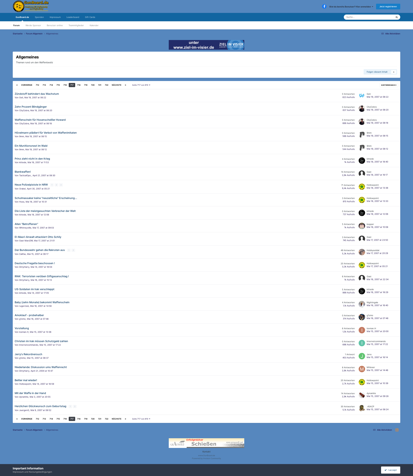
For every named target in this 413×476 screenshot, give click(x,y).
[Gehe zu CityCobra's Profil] (362, 108)
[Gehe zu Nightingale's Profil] (362, 304)
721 (99, 85)
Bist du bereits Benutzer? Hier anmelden (350, 6)
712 (37, 85)
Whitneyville (25, 227)
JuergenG (24, 410)
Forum (16, 25)
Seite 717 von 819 (140, 85)
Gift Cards (90, 17)
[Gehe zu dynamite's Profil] (362, 395)
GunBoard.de (22, 17)
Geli (21, 97)
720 (93, 85)
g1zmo (22, 319)
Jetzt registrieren (388, 6)
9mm (21, 136)
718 (79, 85)
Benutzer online (55, 25)
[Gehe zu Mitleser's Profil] (362, 369)
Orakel (22, 188)
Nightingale (372, 302)
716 (65, 85)
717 (72, 85)
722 (106, 85)
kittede (22, 162)
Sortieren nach (388, 85)
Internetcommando (28, 345)
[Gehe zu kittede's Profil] (362, 160)
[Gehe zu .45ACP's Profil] (362, 408)
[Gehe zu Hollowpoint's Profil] (362, 186)
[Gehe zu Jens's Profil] (362, 356)
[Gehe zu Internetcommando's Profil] (362, 343)
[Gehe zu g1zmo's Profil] (362, 317)
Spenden (39, 17)
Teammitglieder (76, 25)
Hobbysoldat (373, 250)
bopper (370, 224)
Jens (369, 354)
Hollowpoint (373, 185)
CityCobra (24, 110)
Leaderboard (72, 17)
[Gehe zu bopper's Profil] (362, 226)
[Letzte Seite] (125, 85)
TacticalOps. (25, 175)
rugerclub (24, 306)
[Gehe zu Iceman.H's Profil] (362, 330)
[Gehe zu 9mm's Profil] (362, 134)
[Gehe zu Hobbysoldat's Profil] (362, 252)
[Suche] (396, 17)
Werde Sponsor (33, 25)
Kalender (94, 25)
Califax (22, 254)
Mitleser (371, 367)
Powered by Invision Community (206, 458)
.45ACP (370, 406)
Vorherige (26, 85)
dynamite (23, 396)
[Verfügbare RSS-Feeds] (397, 430)
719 (85, 85)
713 (44, 85)
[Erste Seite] (17, 85)
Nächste (116, 85)
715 (58, 85)
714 (51, 85)
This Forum (384, 17)
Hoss (21, 201)
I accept (392, 470)
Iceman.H (24, 332)
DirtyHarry (24, 267)
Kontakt (206, 451)
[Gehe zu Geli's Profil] (362, 95)
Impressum (55, 17)
